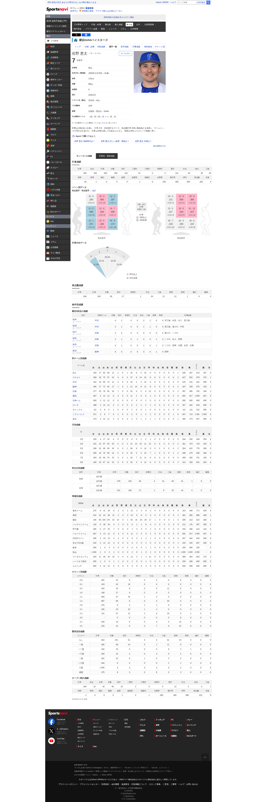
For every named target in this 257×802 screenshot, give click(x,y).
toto (95, 746)
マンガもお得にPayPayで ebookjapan (88, 768)
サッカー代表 (97, 730)
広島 (97, 333)
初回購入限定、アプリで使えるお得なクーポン (102, 11)
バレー (189, 720)
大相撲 (158, 730)
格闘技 (142, 730)
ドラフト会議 (91, 29)
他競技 (174, 736)
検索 (208, 2)
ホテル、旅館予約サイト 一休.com (117, 768)
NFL (142, 736)
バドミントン (176, 725)
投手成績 (124, 47)
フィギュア (160, 720)
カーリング (191, 725)
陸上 (189, 730)
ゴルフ (142, 720)
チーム (129, 24)
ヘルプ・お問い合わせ (188, 784)
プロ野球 (81, 723)
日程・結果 (96, 24)
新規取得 (89, 8)
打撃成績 (136, 47)
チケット (159, 47)
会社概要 (115, 784)
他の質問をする (159, 146)
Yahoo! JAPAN (162, 2)
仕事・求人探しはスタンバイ (133, 771)
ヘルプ (173, 2)
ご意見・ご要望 (169, 784)
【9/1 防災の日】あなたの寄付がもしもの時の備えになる (71, 2)
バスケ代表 (112, 730)
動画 (103, 29)
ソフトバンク (78, 414)
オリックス (77, 410)
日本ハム (76, 400)
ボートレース (161, 736)
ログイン (74, 11)
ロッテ (76, 405)
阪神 (97, 352)
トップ (78, 47)
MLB (79, 727)
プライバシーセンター (89, 784)
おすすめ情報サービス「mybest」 (86, 775)
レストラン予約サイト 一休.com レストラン (150, 768)
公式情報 (134, 29)
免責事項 (125, 784)
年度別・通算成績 (107, 156)
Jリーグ (95, 723)
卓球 (157, 725)
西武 (75, 396)
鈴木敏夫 (201, 2)
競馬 (125, 723)
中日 (97, 320)
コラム (123, 29)
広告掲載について (139, 784)
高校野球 (81, 730)
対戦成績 (101, 47)
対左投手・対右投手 (80, 190)
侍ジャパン (81, 741)
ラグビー (174, 730)
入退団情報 (149, 24)
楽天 (75, 419)
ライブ (80, 746)
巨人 (75, 373)
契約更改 (77, 29)
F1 (172, 720)
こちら (103, 123)
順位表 (108, 24)
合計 (94, 190)
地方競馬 (127, 727)
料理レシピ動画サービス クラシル (108, 771)
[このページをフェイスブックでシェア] (86, 34)
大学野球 (81, 734)
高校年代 (96, 734)
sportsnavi (58, 713)
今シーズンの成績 (84, 156)
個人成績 (119, 24)
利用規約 (105, 784)
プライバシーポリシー (68, 784)
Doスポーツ (191, 736)
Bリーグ (111, 723)
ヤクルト (76, 377)
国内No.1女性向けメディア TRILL (158, 771)
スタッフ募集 (155, 784)
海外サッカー (97, 727)
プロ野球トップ (80, 24)
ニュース (113, 29)
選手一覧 (113, 47)
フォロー (127, 53)
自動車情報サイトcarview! (83, 771)
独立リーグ (81, 737)
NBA (110, 727)
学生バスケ (112, 734)
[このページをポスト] (76, 34)
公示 (138, 24)
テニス (142, 725)
